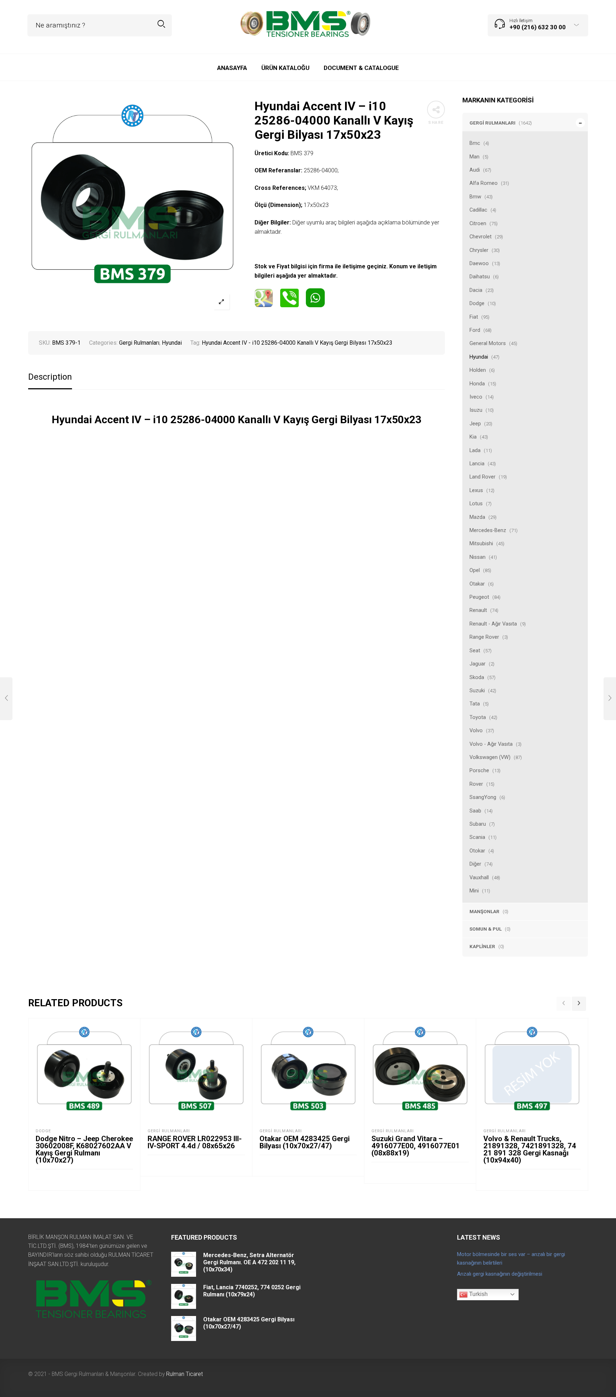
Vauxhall (479, 877)
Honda (477, 383)
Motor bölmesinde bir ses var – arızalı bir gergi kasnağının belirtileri (511, 1258)
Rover (476, 784)
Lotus (476, 503)
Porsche (479, 770)
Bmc (474, 143)
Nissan (477, 557)
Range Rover (484, 637)
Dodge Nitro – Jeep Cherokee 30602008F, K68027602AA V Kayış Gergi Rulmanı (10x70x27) (84, 1149)
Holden (477, 370)
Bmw (475, 196)
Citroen (477, 223)
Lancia (476, 463)
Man (474, 156)
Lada (475, 450)
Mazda (477, 517)
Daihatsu (479, 276)
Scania (477, 837)
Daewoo (479, 263)
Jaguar (477, 663)
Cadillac (478, 210)
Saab (475, 811)
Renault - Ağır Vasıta (493, 624)
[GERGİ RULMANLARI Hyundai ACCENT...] (6, 698)
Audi (474, 170)
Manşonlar (484, 911)
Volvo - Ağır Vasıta (491, 744)
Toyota (477, 717)
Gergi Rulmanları (492, 123)
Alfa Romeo (483, 183)
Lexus (476, 490)
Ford (474, 330)
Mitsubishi (481, 543)
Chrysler (478, 250)
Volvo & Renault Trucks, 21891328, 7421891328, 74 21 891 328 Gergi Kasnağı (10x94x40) (529, 1149)
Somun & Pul (485, 929)
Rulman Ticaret (184, 1374)
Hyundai (478, 357)
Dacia (475, 290)
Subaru (477, 824)
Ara (161, 24)
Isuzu (475, 410)
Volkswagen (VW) (489, 757)
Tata (474, 703)
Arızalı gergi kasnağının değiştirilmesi (499, 1274)
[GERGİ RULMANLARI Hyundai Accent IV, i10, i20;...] (610, 698)
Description (50, 377)
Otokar (477, 850)
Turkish (478, 1294)
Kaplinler (482, 946)
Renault (478, 610)
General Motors (487, 343)
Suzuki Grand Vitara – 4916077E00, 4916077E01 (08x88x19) (415, 1145)
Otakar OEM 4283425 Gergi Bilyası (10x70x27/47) (305, 1142)
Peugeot (479, 597)
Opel (474, 570)
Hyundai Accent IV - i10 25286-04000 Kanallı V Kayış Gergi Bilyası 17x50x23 (297, 342)
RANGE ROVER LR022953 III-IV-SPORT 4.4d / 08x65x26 (195, 1142)
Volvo (476, 730)
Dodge (476, 303)
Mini (474, 890)
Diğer (475, 864)
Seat (474, 650)
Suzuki (477, 690)
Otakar (477, 584)
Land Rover (482, 477)
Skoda (476, 677)
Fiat (473, 317)
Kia (473, 437)
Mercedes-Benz (487, 530)
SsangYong (482, 797)
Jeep (475, 423)
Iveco (475, 397)
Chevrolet (480, 236)
